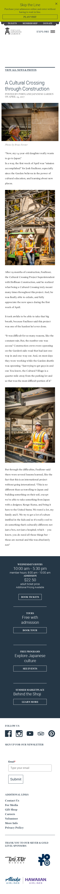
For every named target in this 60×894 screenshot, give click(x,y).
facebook (8, 733)
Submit (15, 779)
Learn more (30, 701)
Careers (10, 814)
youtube (30, 733)
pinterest (51, 733)
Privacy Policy (14, 827)
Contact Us (12, 800)
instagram (19, 733)
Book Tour (30, 630)
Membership (30, 23)
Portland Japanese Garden (17, 31)
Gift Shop (11, 809)
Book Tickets (30, 596)
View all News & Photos (20, 69)
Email (11, 761)
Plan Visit (30, 16)
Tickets (12, 23)
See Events (30, 668)
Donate (47, 23)
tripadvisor (41, 733)
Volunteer (11, 818)
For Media (11, 804)
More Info (11, 823)
